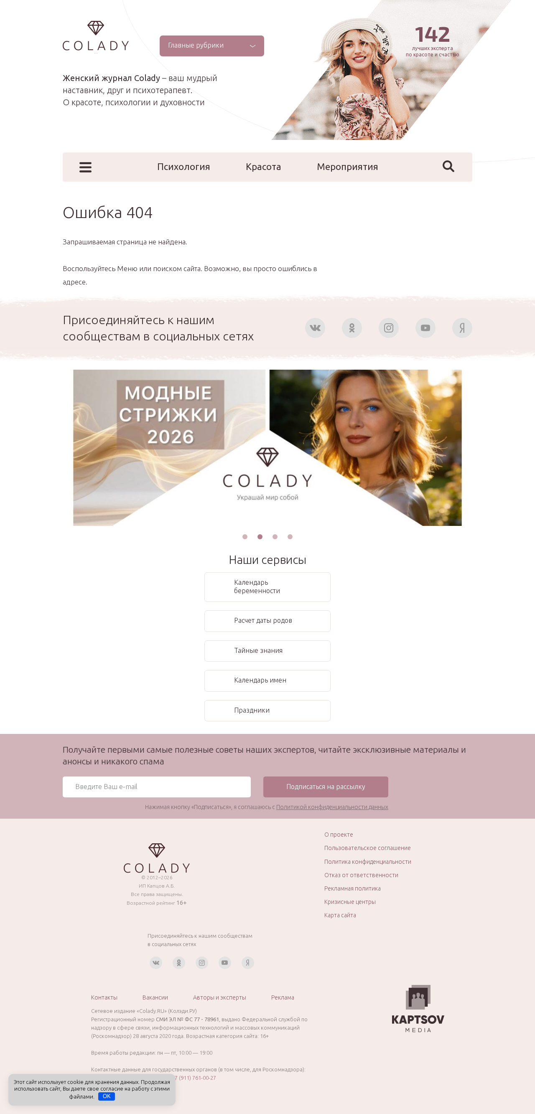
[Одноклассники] (352, 328)
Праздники (252, 710)
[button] (244, 536)
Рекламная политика (352, 888)
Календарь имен (260, 680)
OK (107, 1096)
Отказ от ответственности (361, 875)
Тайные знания (258, 650)
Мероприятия (347, 166)
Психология (183, 166)
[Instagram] (389, 328)
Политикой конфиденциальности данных (332, 807)
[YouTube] (425, 328)
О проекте (338, 834)
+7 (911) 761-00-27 (194, 1078)
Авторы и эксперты (219, 997)
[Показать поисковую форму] (448, 166)
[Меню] (85, 167)
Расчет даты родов (263, 620)
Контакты (104, 997)
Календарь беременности (257, 586)
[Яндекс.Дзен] (462, 328)
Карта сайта (340, 915)
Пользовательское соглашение (367, 848)
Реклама (282, 997)
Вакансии (155, 997)
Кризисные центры (350, 901)
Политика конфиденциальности (367, 861)
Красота (263, 166)
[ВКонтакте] (315, 328)
